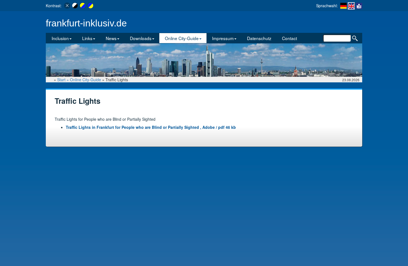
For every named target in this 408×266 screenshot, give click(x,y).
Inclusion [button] (60, 38)
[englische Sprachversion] (351, 5)
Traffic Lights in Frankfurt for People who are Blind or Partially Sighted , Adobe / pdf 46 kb (151, 127)
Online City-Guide (85, 79)
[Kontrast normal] (67, 5)
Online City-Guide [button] (182, 38)
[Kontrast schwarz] (75, 5)
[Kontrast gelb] (82, 5)
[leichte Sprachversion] (359, 5)
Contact (289, 38)
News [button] (111, 38)
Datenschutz (259, 38)
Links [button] (87, 38)
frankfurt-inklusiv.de (86, 23)
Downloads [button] (141, 38)
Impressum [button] (223, 38)
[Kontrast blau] (90, 5)
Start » (63, 79)
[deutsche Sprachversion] (343, 5)
